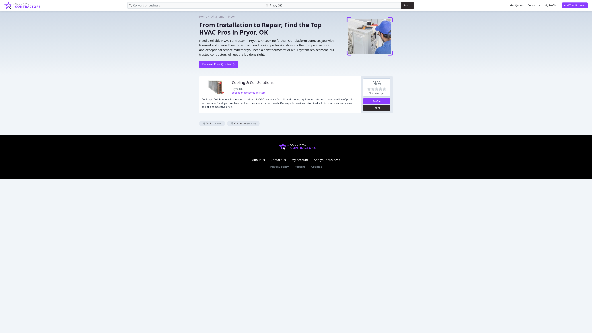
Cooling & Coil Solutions (253, 82)
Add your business (327, 160)
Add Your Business (575, 5)
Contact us (278, 160)
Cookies (316, 167)
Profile (376, 101)
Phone (376, 107)
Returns (300, 167)
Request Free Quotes (217, 64)
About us (258, 160)
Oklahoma (217, 16)
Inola (213, 123)
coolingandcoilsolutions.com (248, 92)
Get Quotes (517, 5)
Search (407, 5)
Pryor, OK (237, 89)
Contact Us (534, 5)
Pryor (231, 16)
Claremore (245, 123)
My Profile (550, 5)
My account (300, 160)
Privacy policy (279, 167)
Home (203, 16)
